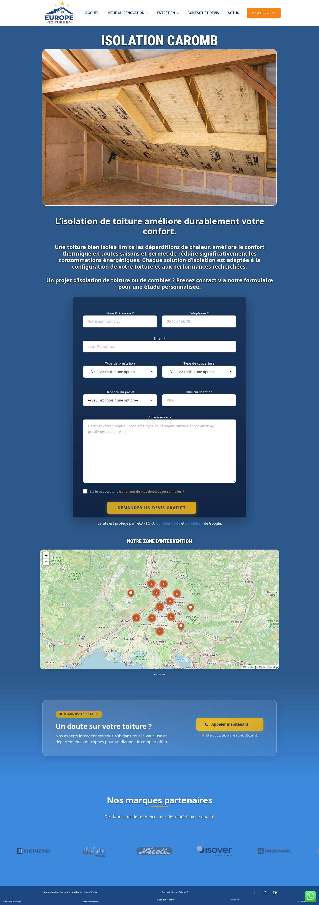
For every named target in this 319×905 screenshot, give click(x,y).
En (163, 892)
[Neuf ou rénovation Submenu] (148, 13)
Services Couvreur (60, 892)
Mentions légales (91, 901)
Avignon (183, 892)
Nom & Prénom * (120, 313)
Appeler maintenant (229, 724)
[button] (181, 627)
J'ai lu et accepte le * (137, 491)
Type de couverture (199, 363)
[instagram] (264, 892)
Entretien (166, 13)
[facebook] (254, 892)
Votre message (159, 417)
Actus (233, 13)
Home (46, 892)
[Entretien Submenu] (179, 13)
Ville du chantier (199, 392)
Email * (159, 338)
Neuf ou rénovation (126, 13)
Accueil (92, 13)
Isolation (75, 892)
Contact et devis (203, 13)
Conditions (194, 523)
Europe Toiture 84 (13, 901)
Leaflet (250, 667)
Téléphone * (199, 313)
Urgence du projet (119, 392)
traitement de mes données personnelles (150, 491)
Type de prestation (120, 363)
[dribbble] (275, 892)
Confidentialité (168, 523)
